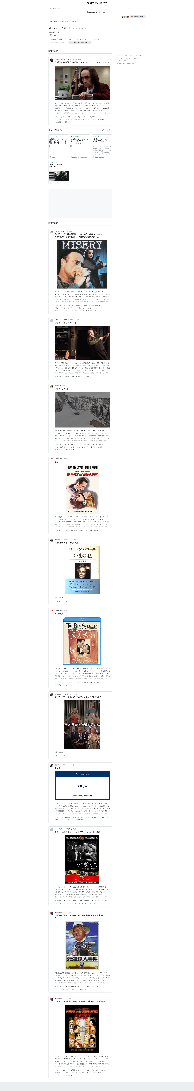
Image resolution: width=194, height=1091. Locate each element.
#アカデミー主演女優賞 (75, 820)
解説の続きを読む (79, 42)
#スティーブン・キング (69, 444)
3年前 (65, 610)
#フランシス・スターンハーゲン (87, 308)
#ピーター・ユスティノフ (95, 986)
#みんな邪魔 (76, 817)
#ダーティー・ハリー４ (96, 903)
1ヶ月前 (70, 231)
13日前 (81, 59)
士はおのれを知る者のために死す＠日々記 (66, 59)
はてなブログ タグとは (121, 58)
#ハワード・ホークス (92, 530)
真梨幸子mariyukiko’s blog (62, 765)
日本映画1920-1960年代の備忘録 (64, 320)
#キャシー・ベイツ (95, 305)
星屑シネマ (58, 385)
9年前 (70, 998)
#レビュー (89, 310)
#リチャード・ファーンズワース (65, 308)
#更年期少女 (66, 817)
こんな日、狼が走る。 (61, 231)
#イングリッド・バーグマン (96, 1072)
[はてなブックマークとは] (61, 130)
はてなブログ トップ (56, 8)
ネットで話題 (64, 21)
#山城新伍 (58, 122)
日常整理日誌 (58, 459)
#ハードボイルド (85, 900)
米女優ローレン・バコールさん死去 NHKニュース (102, 140)
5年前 (72, 765)
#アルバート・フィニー (83, 1070)
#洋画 (73, 1070)
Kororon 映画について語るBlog (63, 829)
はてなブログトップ (120, 60)
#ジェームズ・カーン (81, 305)
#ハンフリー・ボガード (71, 900)
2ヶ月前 (77, 320)
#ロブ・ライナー (67, 305)
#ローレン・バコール (75, 119)
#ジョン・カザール (61, 117)
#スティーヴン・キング (77, 310)
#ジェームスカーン (87, 817)
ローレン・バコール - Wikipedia (56, 165)
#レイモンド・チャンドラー (93, 682)
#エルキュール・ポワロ (62, 986)
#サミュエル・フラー (75, 117)
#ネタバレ (97, 310)
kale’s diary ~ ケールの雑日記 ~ (63, 539)
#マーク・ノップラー (90, 117)
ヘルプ (130, 58)
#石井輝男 (101, 119)
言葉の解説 (53, 21)
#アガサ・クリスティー (78, 986)
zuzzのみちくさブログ (61, 912)
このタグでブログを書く (137, 16)
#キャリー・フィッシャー (63, 989)
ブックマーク (53, 136)
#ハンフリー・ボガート (62, 685)
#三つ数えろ (59, 900)
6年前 (70, 912)
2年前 (63, 385)
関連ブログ (75, 21)
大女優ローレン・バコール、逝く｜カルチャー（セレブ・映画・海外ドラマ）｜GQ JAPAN (58, 141)
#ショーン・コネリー (61, 1072)
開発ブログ (137, 58)
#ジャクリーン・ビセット (78, 1072)
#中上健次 (65, 122)
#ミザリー (58, 305)
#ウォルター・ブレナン (77, 530)
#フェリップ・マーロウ (99, 900)
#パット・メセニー (61, 119)
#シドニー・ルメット (78, 1075)
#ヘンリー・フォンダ (90, 119)
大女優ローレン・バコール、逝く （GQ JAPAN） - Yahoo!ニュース (80, 141)
